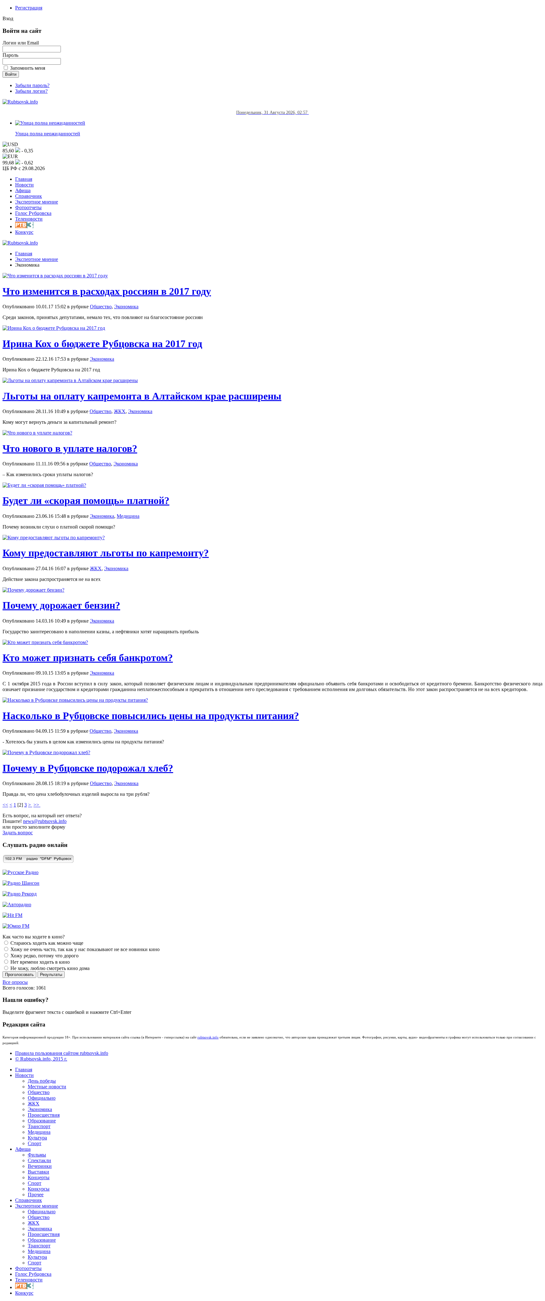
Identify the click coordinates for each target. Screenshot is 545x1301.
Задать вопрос (18, 832)
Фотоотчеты (28, 207)
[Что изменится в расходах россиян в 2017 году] (55, 275)
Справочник (28, 196)
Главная (23, 179)
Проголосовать (19, 974)
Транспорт (39, 1126)
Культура (37, 1137)
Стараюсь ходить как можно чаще (46, 943)
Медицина (128, 516)
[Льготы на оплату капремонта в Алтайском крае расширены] (70, 380)
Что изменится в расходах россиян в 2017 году (107, 291)
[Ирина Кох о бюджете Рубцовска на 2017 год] (54, 328)
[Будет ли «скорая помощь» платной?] (44, 485)
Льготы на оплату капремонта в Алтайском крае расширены (142, 396)
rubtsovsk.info (208, 1037)
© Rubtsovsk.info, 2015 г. (41, 1058)
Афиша (23, 190)
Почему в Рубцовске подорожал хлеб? (88, 768)
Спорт (34, 1143)
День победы (42, 1081)
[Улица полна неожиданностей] (50, 123)
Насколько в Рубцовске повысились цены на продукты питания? (151, 715)
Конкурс (24, 232)
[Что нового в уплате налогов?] (37, 432)
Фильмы (37, 1154)
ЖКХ (120, 411)
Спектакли (39, 1160)
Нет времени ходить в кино (39, 962)
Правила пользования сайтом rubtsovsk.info (61, 1053)
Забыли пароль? (32, 85)
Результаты (51, 974)
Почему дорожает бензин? (61, 605)
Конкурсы (39, 1189)
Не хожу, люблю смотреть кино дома (49, 968)
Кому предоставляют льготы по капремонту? (106, 553)
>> (36, 804)
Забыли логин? (31, 91)
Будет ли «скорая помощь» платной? (86, 500)
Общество (101, 306)
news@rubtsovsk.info (45, 821)
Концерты (39, 1177)
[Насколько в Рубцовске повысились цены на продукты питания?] (75, 700)
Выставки (38, 1171)
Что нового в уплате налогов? (70, 448)
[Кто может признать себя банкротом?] (45, 642)
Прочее (36, 1194)
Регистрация (28, 7)
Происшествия (44, 1115)
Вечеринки (40, 1166)
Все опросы (15, 982)
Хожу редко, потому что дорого (44, 955)
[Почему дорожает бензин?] (33, 590)
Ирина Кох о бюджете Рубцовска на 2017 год (102, 343)
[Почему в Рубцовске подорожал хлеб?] (46, 752)
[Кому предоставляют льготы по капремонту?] (54, 537)
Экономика (126, 306)
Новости (24, 184)
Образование (42, 1120)
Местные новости (47, 1086)
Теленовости (29, 219)
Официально (42, 1098)
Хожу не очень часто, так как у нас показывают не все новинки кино (84, 949)
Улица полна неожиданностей (47, 133)
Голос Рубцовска (33, 213)
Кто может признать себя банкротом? (88, 657)
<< (5, 804)
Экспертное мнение (36, 201)
